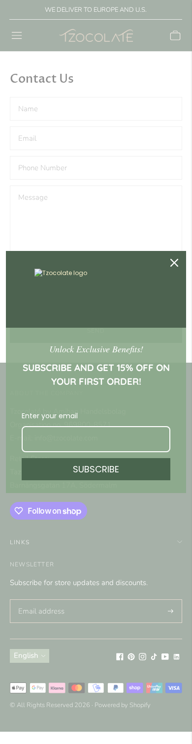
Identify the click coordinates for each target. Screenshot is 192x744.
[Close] (174, 263)
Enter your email (50, 416)
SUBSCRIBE (96, 469)
